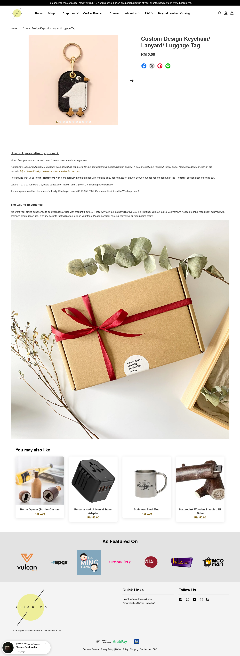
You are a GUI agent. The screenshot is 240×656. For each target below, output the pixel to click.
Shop (51, 13)
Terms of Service (91, 649)
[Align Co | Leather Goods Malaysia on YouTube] (194, 600)
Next (132, 80)
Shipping (134, 649)
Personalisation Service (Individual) (138, 602)
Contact (115, 13)
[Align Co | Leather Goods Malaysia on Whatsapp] (201, 600)
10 (87, 122)
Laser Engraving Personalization (137, 598)
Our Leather (145, 649)
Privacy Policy (107, 649)
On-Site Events (92, 13)
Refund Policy (121, 649)
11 (90, 122)
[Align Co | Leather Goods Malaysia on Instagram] (187, 600)
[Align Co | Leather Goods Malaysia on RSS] (207, 600)
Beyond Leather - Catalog (174, 13)
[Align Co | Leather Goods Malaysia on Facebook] (180, 600)
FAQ (147, 13)
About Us (131, 13)
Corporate (69, 13)
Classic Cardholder (26, 647)
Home (38, 13)
